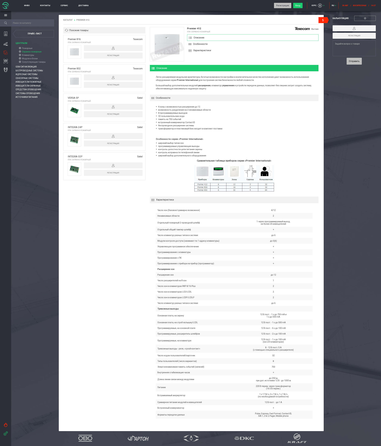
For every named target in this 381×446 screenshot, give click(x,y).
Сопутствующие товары (34, 62)
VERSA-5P (73, 97)
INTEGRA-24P (75, 127)
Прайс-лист (35, 33)
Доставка (83, 5)
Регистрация (282, 5)
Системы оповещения (28, 93)
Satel (140, 97)
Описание (199, 37)
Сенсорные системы (27, 78)
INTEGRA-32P (75, 156)
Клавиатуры (28, 55)
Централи (21, 43)
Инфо (27, 5)
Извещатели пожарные (29, 82)
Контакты (45, 5)
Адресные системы (26, 74)
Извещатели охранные (28, 86)
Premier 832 (74, 68)
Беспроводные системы (29, 70)
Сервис (64, 5)
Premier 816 (74, 39)
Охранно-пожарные (32, 51)
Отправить (354, 61)
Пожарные (27, 48)
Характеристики (202, 50)
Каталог (68, 20)
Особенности (200, 44)
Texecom (138, 39)
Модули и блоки (30, 58)
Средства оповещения (28, 89)
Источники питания (27, 97)
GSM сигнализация (26, 67)
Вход (297, 5)
